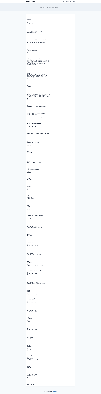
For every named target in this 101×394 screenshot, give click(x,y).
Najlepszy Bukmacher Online (66, 1)
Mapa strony (55, 391)
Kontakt (73, 1)
